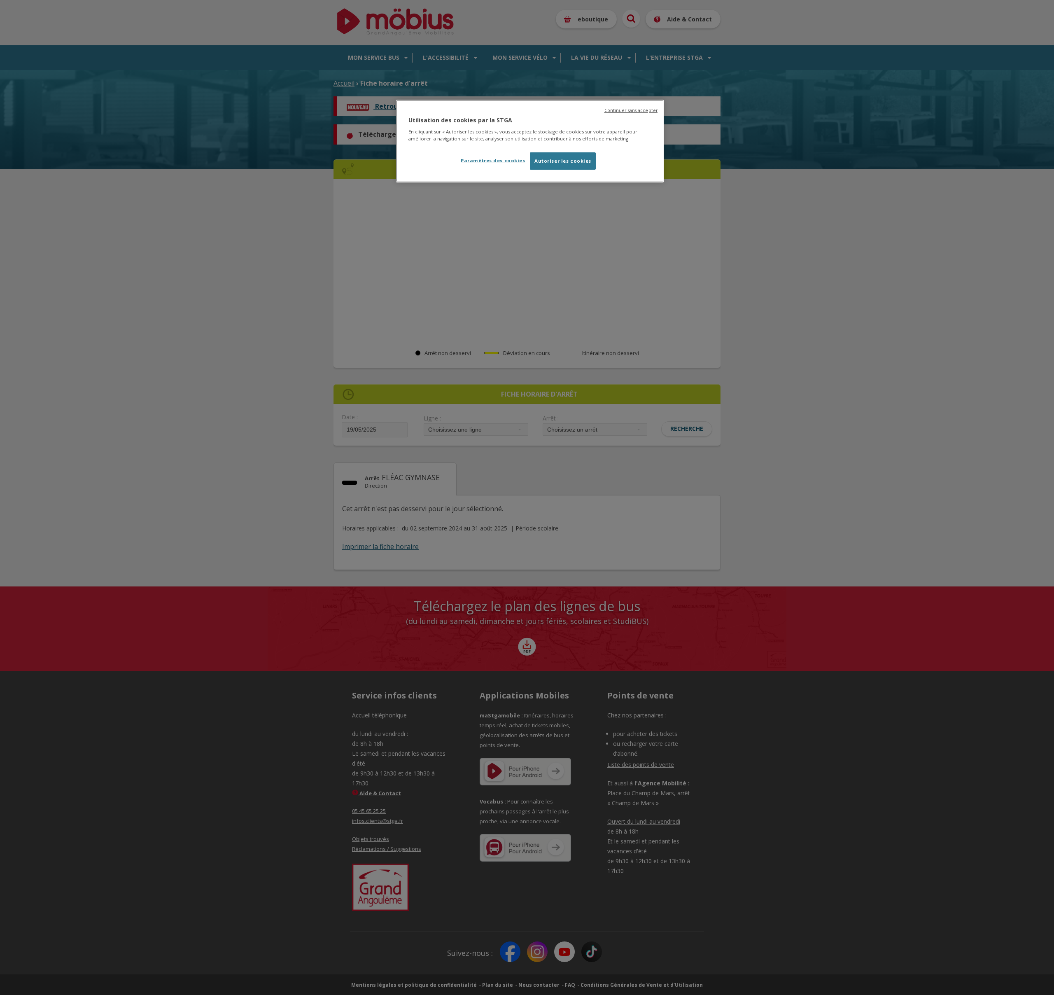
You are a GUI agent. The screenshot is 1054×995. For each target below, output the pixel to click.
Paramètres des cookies (493, 160)
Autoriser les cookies (562, 161)
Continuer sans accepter (631, 110)
